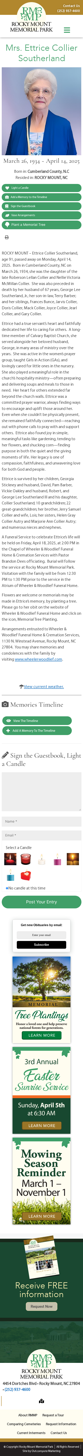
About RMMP (27, 1415)
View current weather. (44, 686)
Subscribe (41, 944)
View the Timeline (25, 721)
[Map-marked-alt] (41, 1401)
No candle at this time (27, 887)
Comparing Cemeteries (24, 1424)
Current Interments (31, 1433)
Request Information (61, 1424)
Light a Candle (20, 188)
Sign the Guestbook (22, 206)
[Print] (7, 237)
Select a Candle (19, 847)
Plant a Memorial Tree (28, 225)
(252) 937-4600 (17, 1389)
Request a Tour (53, 1415)
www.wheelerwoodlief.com (38, 659)
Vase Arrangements (23, 215)
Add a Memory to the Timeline (29, 197)
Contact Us (59, 1433)
